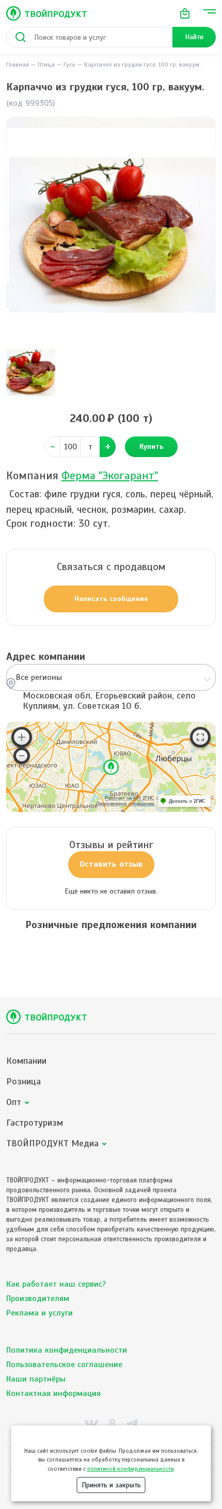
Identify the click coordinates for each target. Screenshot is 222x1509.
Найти (194, 37)
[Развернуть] (200, 737)
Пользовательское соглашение (64, 1364)
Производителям (37, 1298)
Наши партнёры (36, 1379)
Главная (17, 64)
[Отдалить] (21, 756)
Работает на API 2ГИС (129, 798)
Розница (23, 1081)
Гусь (69, 64)
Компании (26, 1061)
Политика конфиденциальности (66, 1350)
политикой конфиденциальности (130, 1468)
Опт (13, 1102)
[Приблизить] (21, 737)
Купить (151, 446)
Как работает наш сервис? (56, 1284)
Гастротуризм (34, 1122)
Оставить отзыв (111, 864)
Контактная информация (53, 1393)
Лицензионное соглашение (125, 803)
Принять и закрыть (111, 1485)
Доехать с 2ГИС (187, 801)
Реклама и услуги (39, 1313)
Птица (46, 64)
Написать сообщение (111, 598)
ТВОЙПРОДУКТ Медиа (52, 1143)
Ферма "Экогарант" (109, 475)
